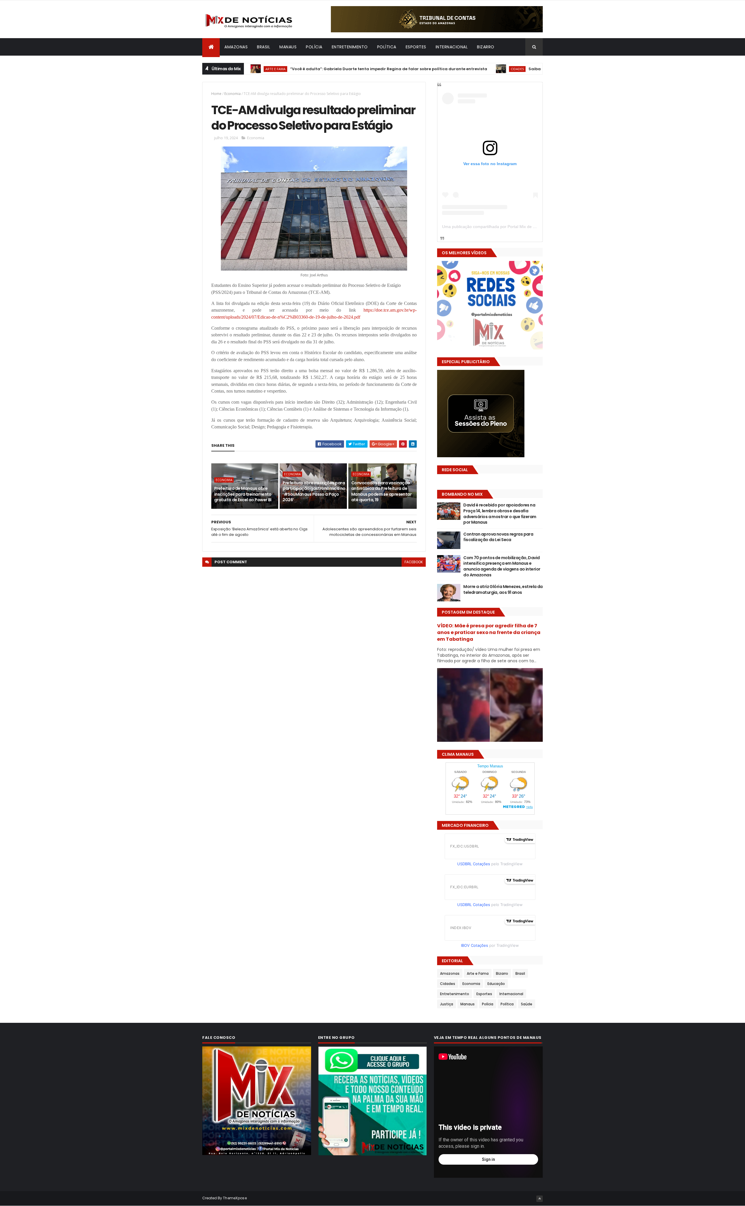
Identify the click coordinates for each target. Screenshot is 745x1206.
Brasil (263, 47)
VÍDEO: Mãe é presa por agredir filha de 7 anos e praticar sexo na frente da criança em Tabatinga (488, 632)
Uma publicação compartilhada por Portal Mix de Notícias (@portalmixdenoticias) (516, 226)
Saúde (526, 1004)
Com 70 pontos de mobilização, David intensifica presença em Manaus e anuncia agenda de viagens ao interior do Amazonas (501, 566)
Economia (232, 93)
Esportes (416, 47)
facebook (414, 561)
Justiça (446, 1004)
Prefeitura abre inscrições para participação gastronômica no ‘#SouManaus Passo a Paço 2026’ (314, 491)
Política (386, 47)
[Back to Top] (539, 1199)
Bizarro (485, 47)
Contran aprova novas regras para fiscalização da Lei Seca (498, 537)
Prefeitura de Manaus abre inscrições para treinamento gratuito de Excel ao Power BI (243, 494)
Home (216, 93)
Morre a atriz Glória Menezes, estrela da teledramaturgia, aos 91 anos (503, 589)
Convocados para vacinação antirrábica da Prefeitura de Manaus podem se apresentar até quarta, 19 (381, 491)
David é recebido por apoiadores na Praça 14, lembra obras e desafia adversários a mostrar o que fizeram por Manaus (499, 513)
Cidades (473, 69)
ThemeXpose (235, 1198)
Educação (496, 983)
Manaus (288, 47)
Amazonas (236, 47)
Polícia (314, 47)
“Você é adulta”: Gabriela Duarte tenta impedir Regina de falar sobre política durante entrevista (345, 69)
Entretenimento (350, 47)
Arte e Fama (478, 973)
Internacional (452, 47)
